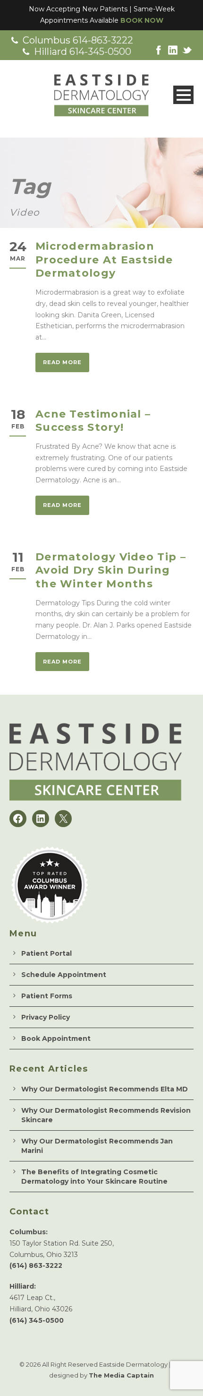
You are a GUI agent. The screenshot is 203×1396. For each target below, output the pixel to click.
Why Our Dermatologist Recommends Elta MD (104, 1089)
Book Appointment (56, 1038)
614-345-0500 (100, 51)
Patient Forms (46, 996)
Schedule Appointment (63, 974)
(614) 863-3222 (35, 1265)
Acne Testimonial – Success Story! (93, 421)
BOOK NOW (141, 20)
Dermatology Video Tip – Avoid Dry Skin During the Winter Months (110, 570)
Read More (62, 362)
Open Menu (183, 95)
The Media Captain (121, 1375)
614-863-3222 (103, 40)
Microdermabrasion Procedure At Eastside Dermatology (104, 259)
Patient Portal (46, 953)
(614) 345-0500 (36, 1320)
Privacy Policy (45, 1017)
